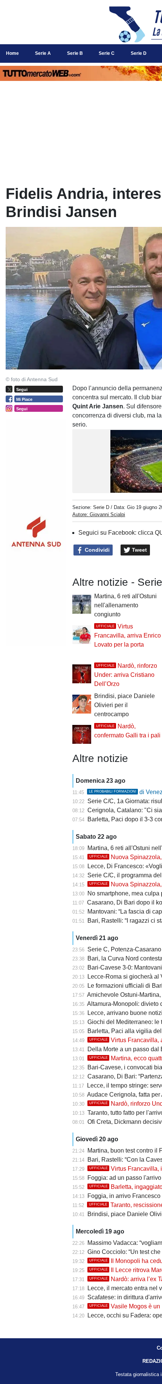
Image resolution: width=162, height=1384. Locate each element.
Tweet (138, 550)
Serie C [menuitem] (107, 53)
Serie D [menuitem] (139, 53)
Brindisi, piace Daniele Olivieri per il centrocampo (124, 705)
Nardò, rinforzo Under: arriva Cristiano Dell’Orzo (125, 675)
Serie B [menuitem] (75, 53)
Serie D (101, 507)
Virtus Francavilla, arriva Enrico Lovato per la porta (127, 635)
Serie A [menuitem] (43, 53)
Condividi (96, 550)
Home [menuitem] (12, 53)
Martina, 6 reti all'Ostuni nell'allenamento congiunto (125, 605)
